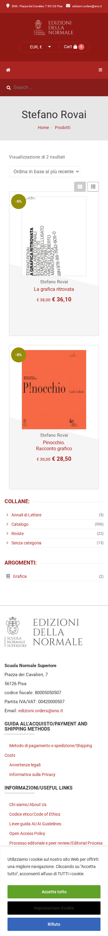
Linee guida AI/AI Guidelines (35, 823)
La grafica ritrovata (54, 289)
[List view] (93, 187)
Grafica (20, 576)
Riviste (17, 533)
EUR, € (36, 47)
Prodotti (62, 127)
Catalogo (19, 524)
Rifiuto (54, 924)
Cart (68, 46)
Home (43, 127)
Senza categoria (26, 542)
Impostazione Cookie (54, 908)
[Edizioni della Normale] (54, 27)
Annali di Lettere (26, 515)
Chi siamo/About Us (27, 804)
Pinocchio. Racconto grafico (54, 445)
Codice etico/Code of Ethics (34, 814)
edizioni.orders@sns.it (87, 6)
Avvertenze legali (24, 764)
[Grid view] (80, 187)
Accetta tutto (54, 891)
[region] (54, 891)
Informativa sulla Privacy (32, 774)
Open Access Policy (27, 833)
